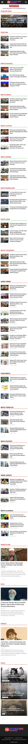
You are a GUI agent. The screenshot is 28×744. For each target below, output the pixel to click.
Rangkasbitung (4, 234)
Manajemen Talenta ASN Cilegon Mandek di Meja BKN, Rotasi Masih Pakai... (18, 131)
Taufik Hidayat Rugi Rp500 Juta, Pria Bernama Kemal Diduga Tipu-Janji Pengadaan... (18, 387)
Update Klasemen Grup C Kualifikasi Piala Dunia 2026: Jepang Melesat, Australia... (17, 525)
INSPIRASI (3, 599)
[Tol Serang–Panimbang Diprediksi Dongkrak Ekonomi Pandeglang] (5, 209)
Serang (2, 165)
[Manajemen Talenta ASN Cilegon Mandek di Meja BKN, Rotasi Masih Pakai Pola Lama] (5, 132)
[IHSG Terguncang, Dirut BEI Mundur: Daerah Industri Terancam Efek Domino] (5, 69)
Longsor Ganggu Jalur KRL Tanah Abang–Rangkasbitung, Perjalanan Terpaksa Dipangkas (18, 232)
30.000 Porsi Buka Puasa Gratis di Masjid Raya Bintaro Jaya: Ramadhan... (18, 38)
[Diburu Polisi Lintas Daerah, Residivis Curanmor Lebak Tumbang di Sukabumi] (5, 240)
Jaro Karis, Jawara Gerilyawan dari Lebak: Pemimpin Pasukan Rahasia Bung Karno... (13, 644)
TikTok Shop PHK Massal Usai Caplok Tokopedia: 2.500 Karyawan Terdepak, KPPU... (17, 413)
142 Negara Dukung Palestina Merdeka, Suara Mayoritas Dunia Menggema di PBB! (18, 84)
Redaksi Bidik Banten (9, 738)
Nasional (3, 71)
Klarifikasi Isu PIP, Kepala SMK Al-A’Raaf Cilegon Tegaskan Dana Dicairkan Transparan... (18, 337)
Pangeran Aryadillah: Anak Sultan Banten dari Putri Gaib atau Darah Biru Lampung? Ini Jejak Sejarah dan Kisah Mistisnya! (13, 676)
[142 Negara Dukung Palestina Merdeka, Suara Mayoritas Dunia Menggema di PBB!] (5, 84)
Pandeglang (3, 196)
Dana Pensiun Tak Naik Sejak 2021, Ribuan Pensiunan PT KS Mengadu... (18, 329)
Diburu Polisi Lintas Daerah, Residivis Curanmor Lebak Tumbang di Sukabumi (17, 240)
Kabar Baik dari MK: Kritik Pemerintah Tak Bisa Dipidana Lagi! (17, 421)
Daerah (2, 55)
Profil (4, 713)
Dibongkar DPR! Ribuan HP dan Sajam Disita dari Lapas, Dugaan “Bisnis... (18, 396)
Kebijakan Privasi (18, 738)
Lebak (2, 227)
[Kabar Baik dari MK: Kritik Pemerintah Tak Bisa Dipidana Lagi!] (5, 422)
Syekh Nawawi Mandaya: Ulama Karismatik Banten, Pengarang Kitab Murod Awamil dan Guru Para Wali (13, 693)
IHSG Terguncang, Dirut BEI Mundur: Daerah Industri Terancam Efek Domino (16, 69)
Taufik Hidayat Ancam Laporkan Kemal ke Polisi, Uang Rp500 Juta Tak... (18, 379)
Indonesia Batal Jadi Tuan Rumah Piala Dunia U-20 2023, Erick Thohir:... (18, 533)
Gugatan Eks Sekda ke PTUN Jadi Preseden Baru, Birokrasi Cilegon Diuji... (18, 45)
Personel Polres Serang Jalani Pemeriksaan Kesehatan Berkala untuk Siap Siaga (18, 170)
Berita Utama (5, 697)
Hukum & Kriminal (3, 117)
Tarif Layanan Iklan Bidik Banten (20, 739)
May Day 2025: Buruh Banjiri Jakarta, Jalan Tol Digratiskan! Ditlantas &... (17, 499)
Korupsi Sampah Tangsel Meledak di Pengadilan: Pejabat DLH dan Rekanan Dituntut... (18, 115)
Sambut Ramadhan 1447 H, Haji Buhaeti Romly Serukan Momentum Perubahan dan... (18, 146)
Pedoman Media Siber (6, 739)
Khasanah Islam (6, 680)
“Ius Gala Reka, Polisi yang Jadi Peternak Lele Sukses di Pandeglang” (18, 194)
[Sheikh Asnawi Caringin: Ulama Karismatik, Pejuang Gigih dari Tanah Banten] (14, 708)
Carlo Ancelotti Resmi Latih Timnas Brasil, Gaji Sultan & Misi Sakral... (18, 516)
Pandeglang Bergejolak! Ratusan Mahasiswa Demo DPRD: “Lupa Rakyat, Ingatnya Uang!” (18, 201)
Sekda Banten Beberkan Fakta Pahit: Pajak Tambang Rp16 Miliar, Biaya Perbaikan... (18, 53)
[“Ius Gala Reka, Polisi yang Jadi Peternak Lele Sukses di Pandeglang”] (5, 194)
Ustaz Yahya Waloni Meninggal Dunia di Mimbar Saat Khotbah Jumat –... (12, 565)
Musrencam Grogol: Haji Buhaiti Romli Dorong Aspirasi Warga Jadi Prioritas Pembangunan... (18, 345)
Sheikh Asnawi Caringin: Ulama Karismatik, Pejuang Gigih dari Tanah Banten (13, 710)
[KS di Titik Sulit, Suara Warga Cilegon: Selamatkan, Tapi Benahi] (5, 77)
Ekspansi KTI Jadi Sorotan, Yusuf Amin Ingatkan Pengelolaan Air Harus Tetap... (18, 362)
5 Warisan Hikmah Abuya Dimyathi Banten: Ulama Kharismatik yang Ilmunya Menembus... (13, 604)
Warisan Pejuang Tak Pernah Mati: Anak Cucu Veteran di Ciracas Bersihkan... (18, 163)
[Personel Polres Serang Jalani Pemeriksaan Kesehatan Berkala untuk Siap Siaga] (5, 170)
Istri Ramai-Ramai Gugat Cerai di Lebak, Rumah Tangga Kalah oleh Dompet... (18, 225)
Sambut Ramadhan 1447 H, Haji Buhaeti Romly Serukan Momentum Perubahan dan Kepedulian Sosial (14, 22)
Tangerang (3, 40)
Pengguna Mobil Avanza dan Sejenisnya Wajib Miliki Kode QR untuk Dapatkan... (18, 430)
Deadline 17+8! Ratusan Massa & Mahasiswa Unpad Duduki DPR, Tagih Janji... (18, 491)
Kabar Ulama (3, 560)
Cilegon (2, 47)
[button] (26, 2)
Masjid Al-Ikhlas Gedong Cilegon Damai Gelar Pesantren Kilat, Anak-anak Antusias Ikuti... (18, 139)
